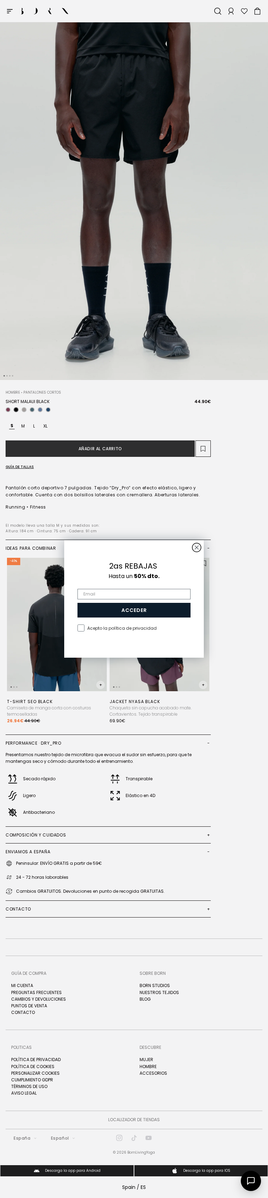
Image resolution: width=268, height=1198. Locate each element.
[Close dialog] (196, 547)
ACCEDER (134, 610)
